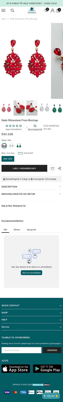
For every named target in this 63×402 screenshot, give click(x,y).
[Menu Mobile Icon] (3, 10)
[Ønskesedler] (52, 168)
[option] (25, 61)
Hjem (4, 19)
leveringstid (38, 179)
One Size (8, 159)
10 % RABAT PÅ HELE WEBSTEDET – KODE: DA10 (31, 3)
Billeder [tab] (17, 229)
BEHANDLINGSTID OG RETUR (18, 194)
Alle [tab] (5, 229)
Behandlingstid (12, 179)
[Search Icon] (15, 10)
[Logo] (32, 10)
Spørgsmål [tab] (31, 229)
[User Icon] (52, 10)
